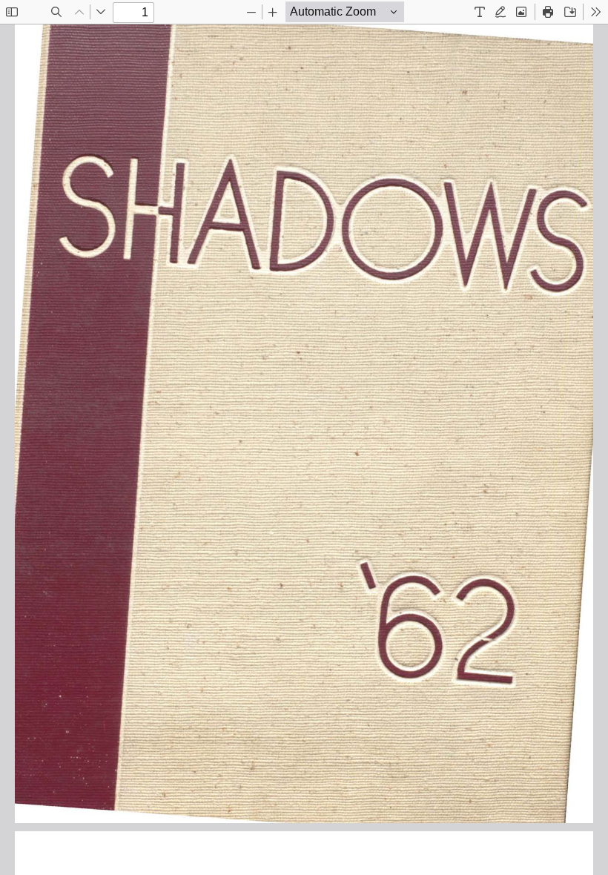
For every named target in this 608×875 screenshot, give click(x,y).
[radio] (479, 11)
